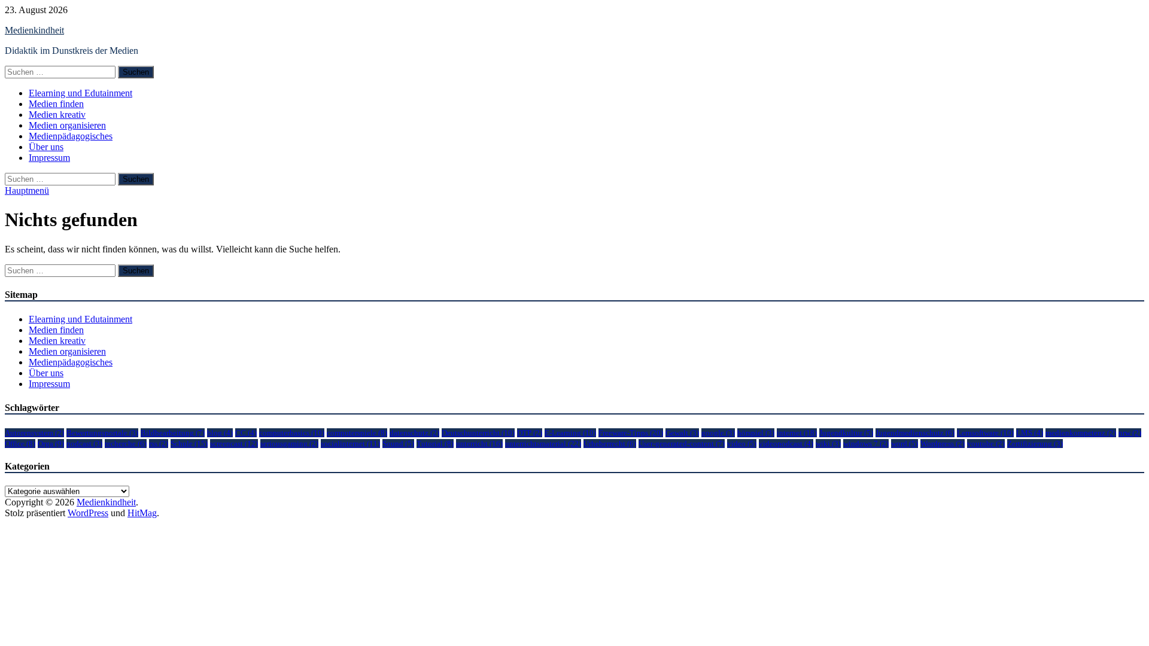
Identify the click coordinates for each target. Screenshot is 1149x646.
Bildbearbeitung (173, 432)
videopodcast (786, 443)
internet (797, 432)
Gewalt (682, 432)
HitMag (142, 513)
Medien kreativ (57, 114)
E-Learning (570, 432)
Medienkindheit (34, 30)
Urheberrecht (609, 443)
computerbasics (291, 432)
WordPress (88, 513)
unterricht (479, 443)
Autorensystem (34, 432)
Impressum (49, 158)
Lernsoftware (985, 432)
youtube (986, 443)
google (718, 432)
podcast (84, 443)
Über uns (46, 147)
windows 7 (866, 443)
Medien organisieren (67, 125)
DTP (529, 432)
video (741, 443)
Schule (189, 443)
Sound (398, 443)
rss (158, 443)
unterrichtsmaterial (543, 443)
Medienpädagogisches (71, 136)
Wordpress (942, 443)
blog (220, 432)
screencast (234, 443)
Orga (51, 443)
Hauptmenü (27, 190)
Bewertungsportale (102, 432)
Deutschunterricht (478, 432)
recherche (126, 443)
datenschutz (414, 432)
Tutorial (435, 443)
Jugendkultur (846, 432)
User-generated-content (682, 443)
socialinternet (350, 443)
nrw (1129, 432)
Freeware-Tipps (630, 432)
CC (246, 432)
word (904, 443)
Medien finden (56, 104)
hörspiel (755, 432)
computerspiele (357, 432)
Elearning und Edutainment (80, 93)
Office (20, 443)
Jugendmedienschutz (915, 432)
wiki (828, 443)
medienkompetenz (1080, 432)
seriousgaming (289, 443)
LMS (1029, 432)
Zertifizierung (1035, 443)
